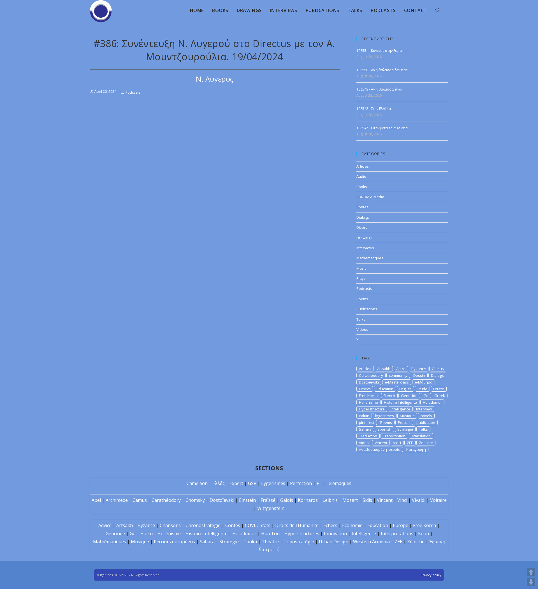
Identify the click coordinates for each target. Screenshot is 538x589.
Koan (423, 533)
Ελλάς (218, 483)
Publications (366, 308)
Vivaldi (418, 500)
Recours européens (174, 542)
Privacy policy (431, 575)
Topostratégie (299, 542)
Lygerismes (273, 483)
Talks (360, 319)
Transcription (394, 435)
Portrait (404, 422)
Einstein (247, 500)
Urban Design (333, 542)
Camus (438, 368)
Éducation (377, 525)
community (398, 375)
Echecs (365, 388)
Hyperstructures (301, 533)
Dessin (419, 375)
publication (425, 422)
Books (361, 186)
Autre (400, 368)
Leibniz (330, 500)
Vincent (381, 442)
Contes (362, 206)
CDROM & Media (370, 196)
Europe (400, 525)
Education (385, 388)
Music (361, 268)
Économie (352, 525)
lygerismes (384, 415)
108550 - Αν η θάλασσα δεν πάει (382, 70)
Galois (286, 500)
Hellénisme (169, 533)
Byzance (418, 368)
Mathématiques (109, 542)
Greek (439, 395)
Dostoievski (369, 382)
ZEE (410, 442)
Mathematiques (369, 257)
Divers (361, 227)
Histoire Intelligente (400, 402)
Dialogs (362, 217)
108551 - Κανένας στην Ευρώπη (381, 50)
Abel (96, 500)
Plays (361, 278)
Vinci (397, 442)
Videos (362, 329)
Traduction (368, 435)
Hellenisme (368, 402)
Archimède (117, 500)
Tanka (250, 542)
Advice (105, 525)
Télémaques (338, 483)
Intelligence (400, 409)
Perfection (301, 483)
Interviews (365, 247)
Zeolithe (426, 442)
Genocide (409, 395)
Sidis (367, 500)
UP (531, 572)
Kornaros (308, 500)
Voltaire (438, 500)
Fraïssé (268, 500)
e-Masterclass (397, 382)
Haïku (146, 533)
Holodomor (432, 402)
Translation (421, 435)
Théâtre (270, 542)
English (405, 388)
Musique (407, 415)
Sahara (365, 429)
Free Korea (368, 395)
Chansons (170, 525)
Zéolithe (416, 542)
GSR (252, 483)
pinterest (366, 422)
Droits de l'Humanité (297, 525)
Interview (424, 409)
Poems (362, 298)
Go (425, 395)
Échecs (330, 525)
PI (319, 483)
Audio (361, 176)
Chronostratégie (203, 525)
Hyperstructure (372, 409)
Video (364, 442)
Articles (362, 166)
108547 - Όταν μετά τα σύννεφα (382, 128)
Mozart (350, 500)
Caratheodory (371, 375)
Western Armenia (371, 542)
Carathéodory (166, 500)
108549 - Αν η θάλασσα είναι (379, 89)
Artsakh (383, 368)
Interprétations (397, 533)
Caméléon (197, 483)
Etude (422, 388)
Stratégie (229, 542)
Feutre (438, 388)
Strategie (405, 429)
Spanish (384, 429)
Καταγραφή (416, 449)
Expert (236, 483)
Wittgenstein (270, 508)
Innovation (335, 533)
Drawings (364, 237)
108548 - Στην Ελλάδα (373, 108)
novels (426, 415)
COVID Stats (257, 525)
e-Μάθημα (423, 382)
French (389, 395)
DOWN (531, 582)
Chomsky (195, 500)
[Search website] (437, 10)
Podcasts (133, 92)
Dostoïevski (222, 500)
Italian (364, 415)
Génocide (115, 533)
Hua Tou (270, 533)
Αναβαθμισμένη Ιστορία (379, 449)
